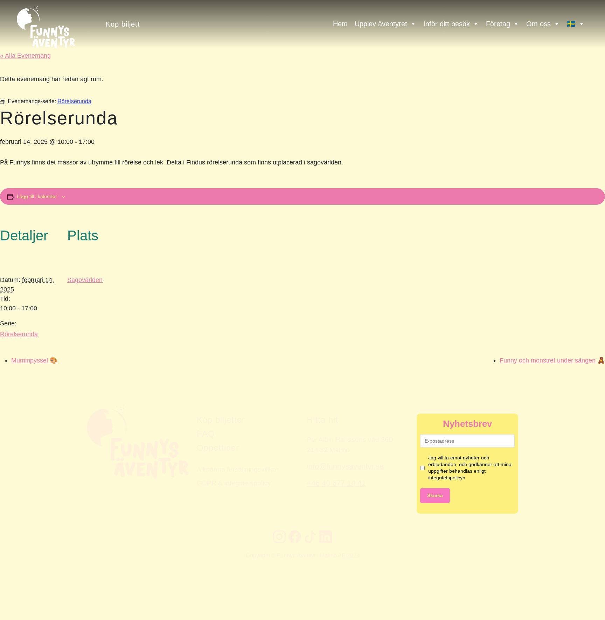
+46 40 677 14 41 (336, 483)
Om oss (538, 24)
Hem (340, 24)
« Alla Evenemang (25, 55)
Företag (498, 24)
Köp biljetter (221, 419)
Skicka (435, 495)
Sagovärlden (85, 279)
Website (9, 366)
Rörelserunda (19, 334)
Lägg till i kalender (37, 196)
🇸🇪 (571, 24)
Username (11, 366)
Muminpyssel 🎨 (34, 360)
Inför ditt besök (446, 24)
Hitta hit (322, 419)
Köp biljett (123, 24)
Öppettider (218, 447)
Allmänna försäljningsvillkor (237, 469)
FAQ (206, 433)
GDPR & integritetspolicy (234, 483)
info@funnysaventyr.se (345, 466)
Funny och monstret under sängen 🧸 (552, 360)
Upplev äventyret (381, 24)
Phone (7, 366)
